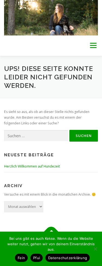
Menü (92, 45)
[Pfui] (95, 249)
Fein (21, 258)
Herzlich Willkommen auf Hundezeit (32, 166)
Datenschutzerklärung (67, 258)
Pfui (36, 258)
